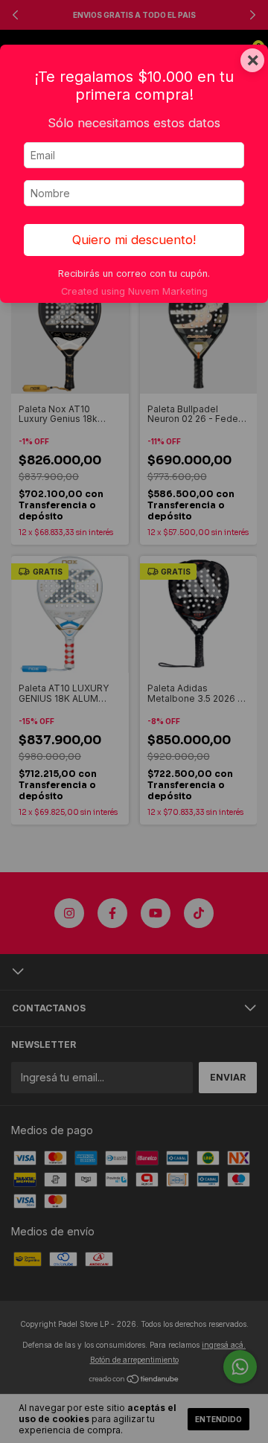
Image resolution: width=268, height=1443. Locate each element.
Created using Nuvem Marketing (134, 291)
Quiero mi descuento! (134, 239)
